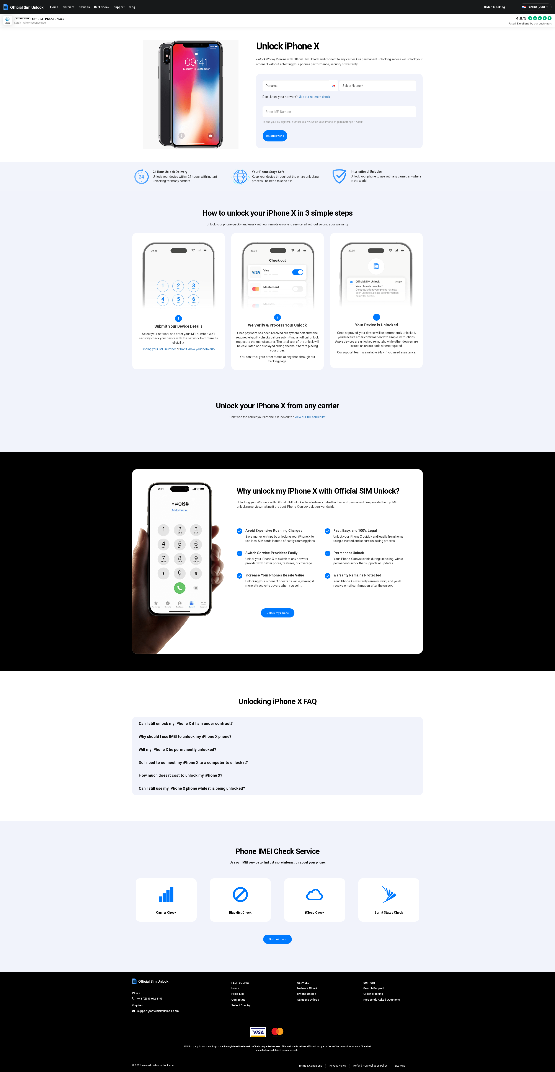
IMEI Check (101, 7)
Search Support (373, 988)
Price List (237, 993)
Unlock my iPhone (277, 613)
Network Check (307, 988)
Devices (84, 7)
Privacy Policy (338, 1065)
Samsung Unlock (308, 999)
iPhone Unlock (306, 993)
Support (119, 7)
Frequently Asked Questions (381, 999)
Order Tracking (494, 7)
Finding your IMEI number (159, 349)
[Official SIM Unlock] (23, 7)
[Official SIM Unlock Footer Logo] (150, 981)
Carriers (68, 7)
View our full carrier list (309, 417)
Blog (132, 7)
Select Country (240, 1005)
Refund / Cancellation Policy (370, 1065)
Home (54, 7)
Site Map (400, 1065)
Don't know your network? (197, 349)
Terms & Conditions (310, 1065)
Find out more (277, 939)
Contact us (238, 999)
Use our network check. (315, 96)
